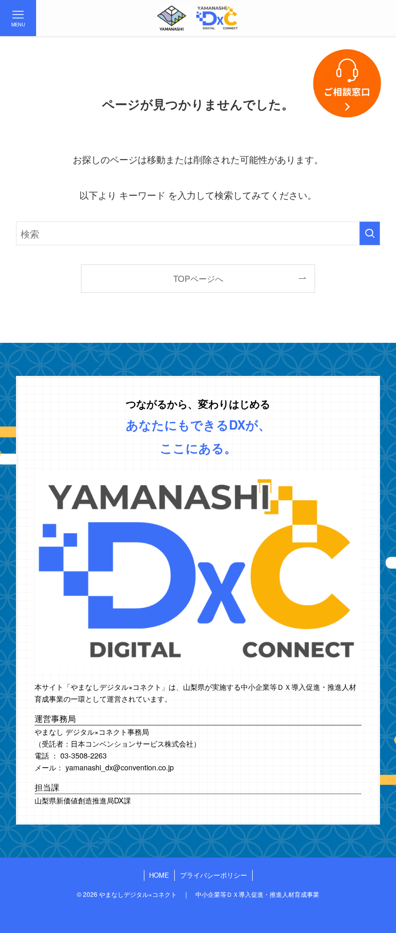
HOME (159, 875)
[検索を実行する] (369, 233)
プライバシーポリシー (213, 875)
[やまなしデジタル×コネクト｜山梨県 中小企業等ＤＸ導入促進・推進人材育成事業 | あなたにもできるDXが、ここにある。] (198, 18)
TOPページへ (198, 278)
